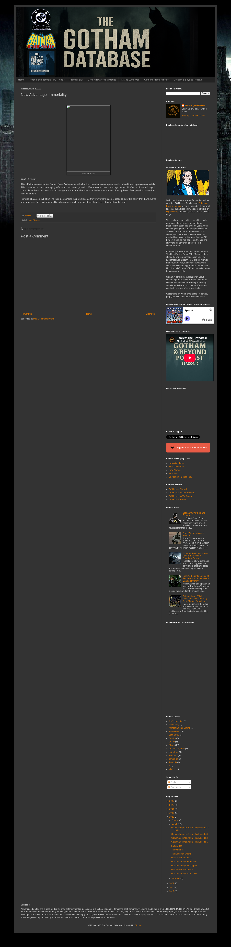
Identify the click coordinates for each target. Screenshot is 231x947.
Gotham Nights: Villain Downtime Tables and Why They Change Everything (195, 598)
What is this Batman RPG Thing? (47, 79)
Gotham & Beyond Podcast (188, 79)
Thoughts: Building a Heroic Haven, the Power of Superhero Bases (195, 555)
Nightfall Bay (76, 79)
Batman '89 (174, 735)
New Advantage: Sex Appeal (184, 865)
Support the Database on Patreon (191, 448)
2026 (172, 801)
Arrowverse (174, 731)
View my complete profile (193, 115)
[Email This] (38, 216)
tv (169, 766)
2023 (172, 813)
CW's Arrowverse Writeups (102, 79)
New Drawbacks (176, 466)
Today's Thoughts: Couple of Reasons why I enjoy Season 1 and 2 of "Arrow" (196, 578)
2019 (172, 891)
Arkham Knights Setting (179, 728)
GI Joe (172, 745)
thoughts (173, 762)
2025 (172, 805)
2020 (172, 887)
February (176, 878)
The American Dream (181, 854)
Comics (172, 738)
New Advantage (35, 220)
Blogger (138, 925)
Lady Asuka (176, 846)
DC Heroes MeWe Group (180, 496)
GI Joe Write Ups (130, 79)
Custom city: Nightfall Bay (180, 477)
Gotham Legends (177, 749)
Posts (173, 782)
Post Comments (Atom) (43, 319)
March (175, 824)
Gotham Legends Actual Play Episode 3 (189, 834)
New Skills (173, 473)
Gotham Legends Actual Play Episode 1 (189, 842)
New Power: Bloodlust (181, 858)
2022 (172, 817)
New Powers (174, 470)
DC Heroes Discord (178, 489)
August (175, 820)
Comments (175, 787)
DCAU (172, 742)
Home (21, 79)
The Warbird (177, 850)
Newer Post (27, 314)
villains (172, 769)
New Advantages (176, 463)
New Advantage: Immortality (184, 873)
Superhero (174, 752)
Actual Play (174, 724)
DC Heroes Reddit (177, 499)
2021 (172, 883)
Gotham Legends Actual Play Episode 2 (189, 838)
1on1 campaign (176, 721)
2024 (172, 809)
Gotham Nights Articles (156, 79)
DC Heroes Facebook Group (182, 492)
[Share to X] (44, 216)
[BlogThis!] (41, 216)
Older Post (150, 314)
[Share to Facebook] (48, 216)
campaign (173, 759)
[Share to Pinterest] (51, 216)
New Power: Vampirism (182, 869)
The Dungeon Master (195, 105)
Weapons (173, 755)
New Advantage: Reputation (184, 861)
